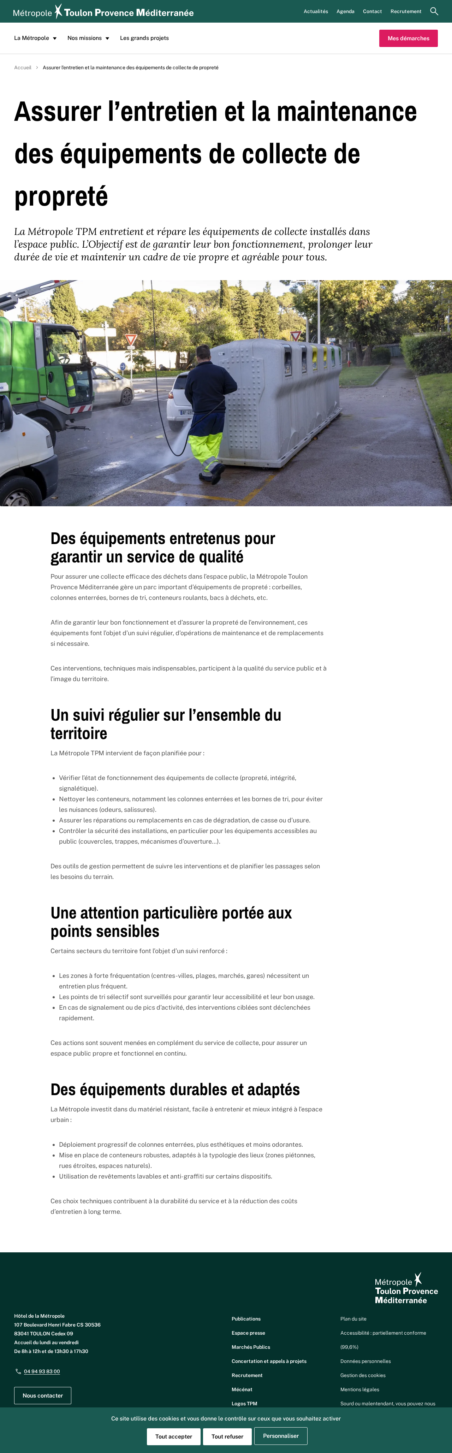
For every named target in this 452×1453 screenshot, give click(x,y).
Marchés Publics (251, 1347)
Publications (246, 1319)
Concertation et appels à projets (269, 1361)
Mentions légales (359, 1389)
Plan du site (353, 1319)
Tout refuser (227, 1436)
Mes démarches (408, 38)
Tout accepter (173, 1436)
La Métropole (31, 38)
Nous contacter (43, 1395)
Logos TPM (244, 1403)
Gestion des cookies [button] (363, 1375)
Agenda (346, 11)
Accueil (22, 67)
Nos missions (84, 38)
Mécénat (242, 1389)
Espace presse (248, 1333)
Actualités (316, 11)
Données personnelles (365, 1361)
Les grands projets (144, 38)
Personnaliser (281, 1436)
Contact (372, 11)
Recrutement (406, 11)
